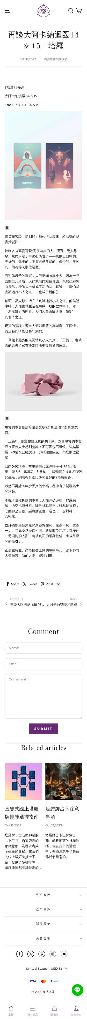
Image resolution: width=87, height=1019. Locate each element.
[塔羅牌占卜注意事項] (63, 781)
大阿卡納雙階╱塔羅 (61, 604)
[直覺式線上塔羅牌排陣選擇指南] (23, 781)
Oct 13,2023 (13, 825)
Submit (43, 728)
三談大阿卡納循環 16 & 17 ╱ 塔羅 (27, 604)
